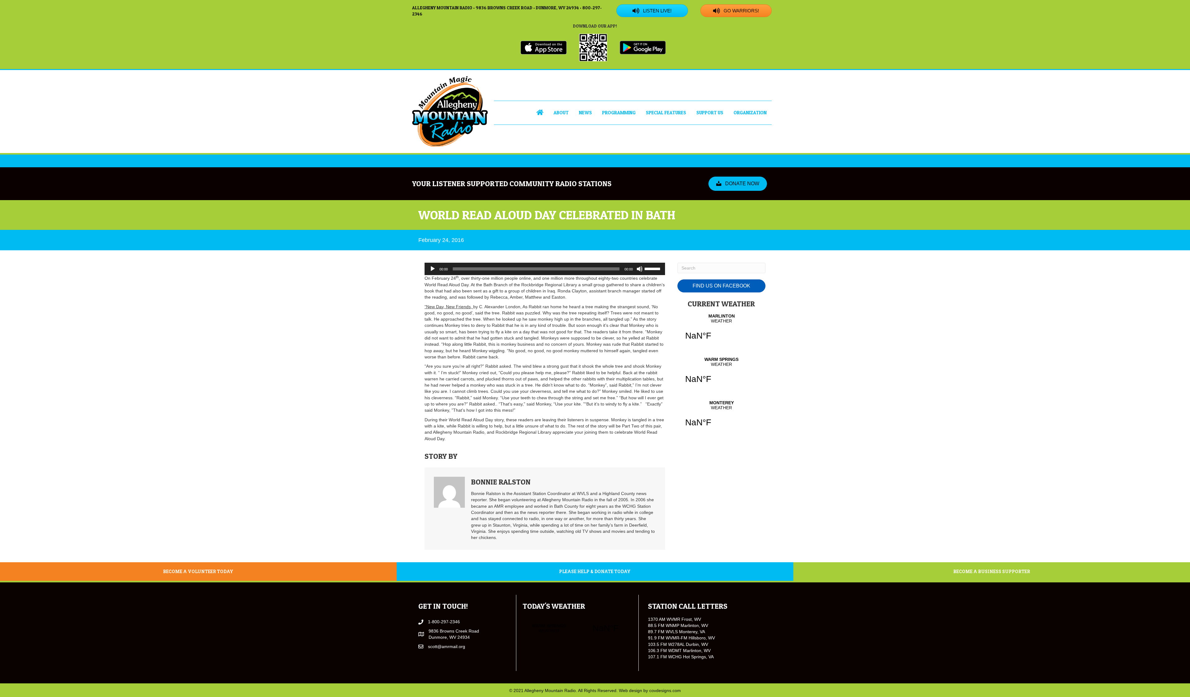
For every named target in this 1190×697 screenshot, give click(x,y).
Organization (750, 113)
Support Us (709, 113)
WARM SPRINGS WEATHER (721, 374)
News (585, 113)
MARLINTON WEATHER (721, 331)
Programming (619, 113)
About (561, 113)
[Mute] (640, 269)
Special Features (666, 113)
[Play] (433, 269)
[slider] (653, 268)
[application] (545, 269)
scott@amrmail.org (446, 646)
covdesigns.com (665, 690)
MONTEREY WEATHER (721, 417)
